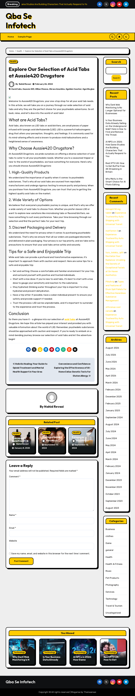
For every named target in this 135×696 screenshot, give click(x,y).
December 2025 (114, 396)
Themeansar (90, 692)
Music (108, 571)
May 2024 (111, 445)
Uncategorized (113, 613)
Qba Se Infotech (21, 20)
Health (13, 61)
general (109, 550)
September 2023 (114, 501)
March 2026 (112, 382)
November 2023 (114, 487)
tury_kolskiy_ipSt (115, 252)
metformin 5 (112, 231)
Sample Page (25, 36)
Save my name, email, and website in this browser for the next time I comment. (50, 553)
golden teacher (74, 89)
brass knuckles (57, 89)
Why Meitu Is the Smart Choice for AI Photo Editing (116, 182)
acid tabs (17, 89)
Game (108, 543)
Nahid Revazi (25, 84)
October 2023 (112, 494)
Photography (112, 585)
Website (13, 541)
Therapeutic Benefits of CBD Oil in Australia (21, 441)
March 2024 (112, 459)
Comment (14, 476)
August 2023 (112, 508)
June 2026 (111, 362)
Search (116, 61)
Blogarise (75, 692)
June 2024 (111, 438)
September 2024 (114, 417)
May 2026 (111, 369)
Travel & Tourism (114, 606)
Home (11, 36)
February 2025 (113, 403)
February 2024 (113, 466)
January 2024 (113, 473)
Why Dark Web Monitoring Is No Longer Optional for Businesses (21, 661)
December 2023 (114, 480)
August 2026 (112, 348)
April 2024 (111, 452)
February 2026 (113, 389)
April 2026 (111, 375)
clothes (109, 536)
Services (110, 592)
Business (110, 529)
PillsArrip (110, 281)
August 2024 (112, 424)
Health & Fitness (114, 564)
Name (12, 515)
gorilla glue (89, 89)
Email (12, 528)
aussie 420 (29, 89)
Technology (111, 599)
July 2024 (111, 431)
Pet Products (112, 578)
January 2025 (113, 410)
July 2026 (111, 355)
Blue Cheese (42, 89)
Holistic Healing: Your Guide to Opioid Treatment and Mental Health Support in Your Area (30, 368)
